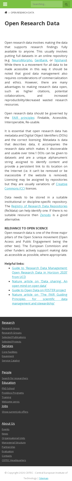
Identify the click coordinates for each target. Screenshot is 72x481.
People (6, 372)
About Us (8, 423)
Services (7, 346)
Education (9, 383)
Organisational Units (13, 438)
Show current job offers (15, 411)
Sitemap (43, 478)
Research (8, 323)
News (5, 433)
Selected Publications (14, 337)
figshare (60, 60)
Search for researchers (15, 378)
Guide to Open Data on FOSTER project (39, 290)
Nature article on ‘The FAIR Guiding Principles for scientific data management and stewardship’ (39, 299)
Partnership (8, 447)
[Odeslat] (66, 4)
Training (6, 397)
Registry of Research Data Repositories (39, 206)
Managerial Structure (14, 442)
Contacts (7, 455)
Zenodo (45, 215)
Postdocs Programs (13, 392)
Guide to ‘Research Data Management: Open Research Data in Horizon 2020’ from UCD (39, 272)
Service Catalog (11, 360)
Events (5, 429)
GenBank (41, 60)
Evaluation (8, 451)
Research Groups (12, 332)
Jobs (5, 406)
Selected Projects (11, 341)
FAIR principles (23, 118)
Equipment (8, 356)
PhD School (8, 388)
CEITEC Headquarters (14, 460)
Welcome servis (11, 401)
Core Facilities (9, 352)
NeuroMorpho (22, 60)
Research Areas (11, 328)
